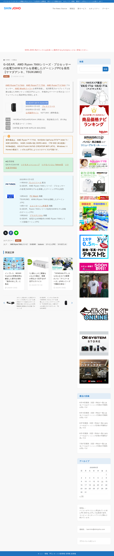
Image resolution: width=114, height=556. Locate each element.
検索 (81, 61)
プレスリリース (48, 106)
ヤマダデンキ (62, 244)
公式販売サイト (32, 112)
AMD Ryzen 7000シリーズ (18, 244)
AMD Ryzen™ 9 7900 (15, 85)
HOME (8, 60)
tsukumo (41, 244)
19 (94, 485)
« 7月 (81, 496)
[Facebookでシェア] (11, 233)
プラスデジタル (36, 215)
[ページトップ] (109, 551)
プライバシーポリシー (87, 541)
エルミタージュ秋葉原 (39, 205)
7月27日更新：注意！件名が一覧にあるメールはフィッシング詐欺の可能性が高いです (93, 445)
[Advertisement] (57, 31)
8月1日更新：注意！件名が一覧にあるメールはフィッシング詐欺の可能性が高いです (93, 435)
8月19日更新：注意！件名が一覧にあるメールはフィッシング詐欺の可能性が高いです (93, 404)
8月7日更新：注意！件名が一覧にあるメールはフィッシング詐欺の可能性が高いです (93, 425)
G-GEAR (33, 244)
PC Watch (34, 196)
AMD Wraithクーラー (24, 88)
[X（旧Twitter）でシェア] (5, 233)
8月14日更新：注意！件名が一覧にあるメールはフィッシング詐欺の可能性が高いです (93, 415)
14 (102, 481)
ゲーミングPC (50, 244)
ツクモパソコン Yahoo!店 (52, 164)
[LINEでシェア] (16, 233)
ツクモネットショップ (30, 164)
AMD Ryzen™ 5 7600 (56, 85)
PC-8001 (84, 513)
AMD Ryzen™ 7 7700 (35, 85)
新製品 (14, 60)
